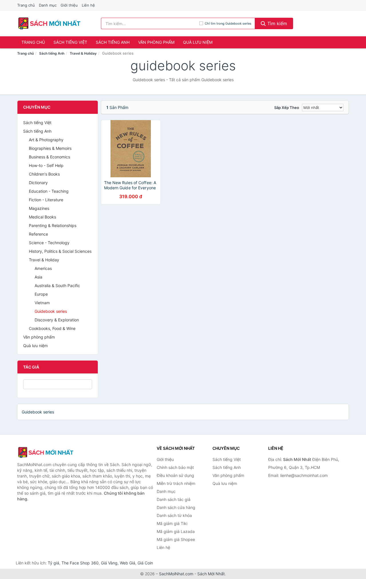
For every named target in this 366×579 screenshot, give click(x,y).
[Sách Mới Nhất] (45, 452)
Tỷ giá (53, 562)
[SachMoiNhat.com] (49, 23)
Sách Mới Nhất (211, 573)
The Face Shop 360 (80, 562)
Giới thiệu (69, 5)
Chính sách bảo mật (175, 467)
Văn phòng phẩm (156, 42)
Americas (43, 268)
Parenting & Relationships (52, 225)
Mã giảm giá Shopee (176, 539)
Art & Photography (46, 139)
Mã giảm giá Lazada (176, 531)
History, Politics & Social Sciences (60, 251)
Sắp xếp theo (286, 107)
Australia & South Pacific (57, 285)
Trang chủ (26, 5)
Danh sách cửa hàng (176, 507)
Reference (38, 234)
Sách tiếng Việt (70, 42)
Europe (41, 294)
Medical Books (42, 216)
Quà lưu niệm (197, 42)
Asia (38, 276)
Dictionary (38, 182)
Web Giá (127, 562)
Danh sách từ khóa (174, 515)
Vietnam (42, 302)
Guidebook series (51, 311)
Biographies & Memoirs (50, 148)
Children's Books (44, 174)
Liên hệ (88, 5)
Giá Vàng (109, 562)
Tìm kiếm (276, 23)
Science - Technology (49, 242)
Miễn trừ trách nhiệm (176, 483)
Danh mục (48, 5)
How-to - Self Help (46, 165)
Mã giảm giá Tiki (172, 523)
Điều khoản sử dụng (175, 475)
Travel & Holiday (83, 53)
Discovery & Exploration (57, 319)
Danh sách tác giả (173, 499)
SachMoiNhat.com (176, 573)
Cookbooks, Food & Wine (52, 328)
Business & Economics (49, 156)
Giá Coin (145, 562)
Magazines (39, 208)
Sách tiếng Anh (113, 42)
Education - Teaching (49, 191)
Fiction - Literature (46, 199)
